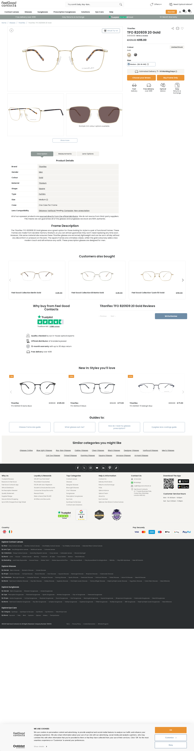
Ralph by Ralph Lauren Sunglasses (149, 602)
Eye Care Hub (103, 499)
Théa (19, 615)
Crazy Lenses (54, 553)
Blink (24, 615)
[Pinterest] (109, 467)
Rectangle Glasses (77, 574)
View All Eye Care (61, 612)
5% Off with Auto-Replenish (43, 485)
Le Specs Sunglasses (55, 602)
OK (171, 730)
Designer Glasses (131, 450)
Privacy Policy (76, 624)
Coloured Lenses (49, 549)
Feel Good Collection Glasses (18, 581)
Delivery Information (105, 482)
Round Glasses (40, 574)
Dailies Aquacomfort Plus (60, 560)
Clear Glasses (98, 450)
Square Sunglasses (107, 598)
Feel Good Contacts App (10, 485)
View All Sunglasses (158, 598)
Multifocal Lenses (36, 549)
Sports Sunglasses (49, 594)
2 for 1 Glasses (71, 490)
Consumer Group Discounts (43, 490)
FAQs (100, 488)
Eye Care (99, 12)
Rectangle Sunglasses (91, 598)
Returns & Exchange (177, 91)
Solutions (85, 12)
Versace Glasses (123, 455)
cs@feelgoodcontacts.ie (142, 486)
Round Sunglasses (62, 598)
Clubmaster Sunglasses (142, 598)
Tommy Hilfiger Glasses (97, 581)
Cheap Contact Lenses (20, 553)
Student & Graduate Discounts (44, 488)
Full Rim (42, 194)
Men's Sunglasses (16, 591)
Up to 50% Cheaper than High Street (14, 502)
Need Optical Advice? (182, 4)
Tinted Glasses (70, 455)
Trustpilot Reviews (8, 479)
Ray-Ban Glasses (63, 450)
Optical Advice (104, 490)
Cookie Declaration (89, 624)
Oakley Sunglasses (71, 602)
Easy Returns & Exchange (73, 17)
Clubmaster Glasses (106, 574)
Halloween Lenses (66, 553)
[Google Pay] (183, 487)
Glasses (28, 12)
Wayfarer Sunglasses (46, 598)
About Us (102, 496)
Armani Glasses (141, 455)
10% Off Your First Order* (42, 479)
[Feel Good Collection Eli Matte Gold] (96, 263)
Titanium (42, 183)
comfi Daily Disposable (19, 560)
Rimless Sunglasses (63, 594)
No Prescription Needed (9, 490)
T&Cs (68, 624)
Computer (68, 210)
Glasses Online (26, 450)
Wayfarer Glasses (92, 574)
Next (112, 316)
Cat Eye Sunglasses (30, 598)
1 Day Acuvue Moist (76, 560)
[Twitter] (84, 467)
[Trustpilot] (64, 518)
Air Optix (52, 557)
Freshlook (44, 557)
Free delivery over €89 (25, 17)
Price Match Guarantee (42, 482)
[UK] (4, 531)
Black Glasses (114, 450)
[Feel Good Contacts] (9, 4)
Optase (38, 615)
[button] (182, 280)
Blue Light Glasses (44, 450)
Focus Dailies (61, 557)
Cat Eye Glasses (53, 455)
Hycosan (12, 615)
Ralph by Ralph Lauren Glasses (117, 581)
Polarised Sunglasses (33, 594)
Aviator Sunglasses (16, 598)
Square (42, 188)
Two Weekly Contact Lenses (71, 546)
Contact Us (102, 479)
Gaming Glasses (88, 455)
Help (111, 12)
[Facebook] (77, 467)
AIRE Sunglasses (130, 602)
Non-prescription (81, 210)
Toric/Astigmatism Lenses (20, 549)
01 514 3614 (137, 479)
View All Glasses (140, 577)
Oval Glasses (51, 574)
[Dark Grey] (135, 55)
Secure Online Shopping (10, 499)
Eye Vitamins (49, 612)
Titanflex (42, 166)
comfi (11, 557)
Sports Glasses (73, 577)
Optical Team (103, 493)
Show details (39, 746)
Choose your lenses (141, 77)
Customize (169, 738)
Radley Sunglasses (116, 602)
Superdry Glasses (62, 581)
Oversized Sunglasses (95, 594)
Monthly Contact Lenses (32, 546)
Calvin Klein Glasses (151, 581)
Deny (171, 745)
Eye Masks (39, 612)
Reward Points (39, 493)
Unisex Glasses (41, 570)
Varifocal (51, 210)
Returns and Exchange (106, 485)
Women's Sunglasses (31, 591)
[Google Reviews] (81, 520)
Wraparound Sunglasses (124, 598)
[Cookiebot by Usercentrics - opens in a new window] (19, 746)
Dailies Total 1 (45, 560)
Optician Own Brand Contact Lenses (111, 502)
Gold (41, 177)
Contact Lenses (11, 12)
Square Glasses (105, 455)
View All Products (137, 560)
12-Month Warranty (168, 17)
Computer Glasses (33, 577)
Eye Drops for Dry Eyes (73, 502)
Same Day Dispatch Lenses (38, 553)
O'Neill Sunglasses (102, 602)
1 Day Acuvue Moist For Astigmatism (96, 560)
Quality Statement (8, 493)
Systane (30, 615)
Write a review (142, 35)
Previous (103, 316)
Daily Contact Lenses (15, 546)
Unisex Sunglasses (47, 591)
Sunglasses (42, 12)
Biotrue (70, 557)
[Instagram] (90, 467)
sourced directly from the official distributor (59, 216)
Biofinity (36, 557)
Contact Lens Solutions (74, 505)
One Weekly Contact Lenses (51, 546)
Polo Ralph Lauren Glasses (79, 581)
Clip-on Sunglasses (79, 594)
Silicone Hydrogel (79, 553)
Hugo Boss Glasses (136, 581)
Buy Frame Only (170, 77)
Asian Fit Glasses (127, 577)
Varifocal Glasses (150, 450)
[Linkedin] (103, 467)
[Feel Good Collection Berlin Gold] (36, 263)
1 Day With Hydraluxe (123, 560)
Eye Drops (15, 612)
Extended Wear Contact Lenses (92, 546)
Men (41, 172)
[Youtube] (97, 467)
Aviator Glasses (15, 574)
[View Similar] (177, 28)
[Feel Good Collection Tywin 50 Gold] (157, 263)
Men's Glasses (168, 450)
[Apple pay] (183, 481)
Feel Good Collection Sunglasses (19, 602)
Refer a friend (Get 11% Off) (42, 496)
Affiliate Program (103, 624)
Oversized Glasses (87, 577)
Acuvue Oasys (33, 560)
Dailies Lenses (27, 557)
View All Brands (80, 557)
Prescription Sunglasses (65, 12)
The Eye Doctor (54, 615)
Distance (43, 210)
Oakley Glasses (81, 450)
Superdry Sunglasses (86, 602)
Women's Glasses (28, 570)
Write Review (171, 316)
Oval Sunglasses (75, 598)
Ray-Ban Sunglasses (39, 602)
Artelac (45, 615)
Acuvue (17, 557)
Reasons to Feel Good (9, 482)
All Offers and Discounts (42, 499)
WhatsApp (137, 482)
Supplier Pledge (7, 496)
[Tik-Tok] (116, 467)
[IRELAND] (10, 531)
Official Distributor (8, 488)
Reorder (171, 12)
